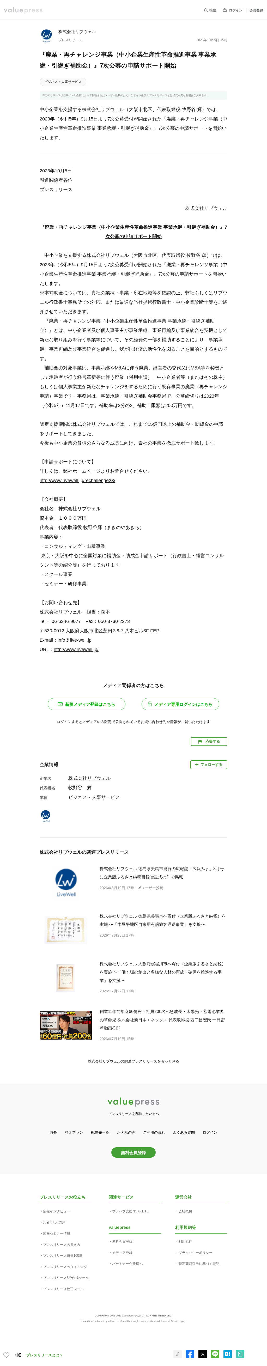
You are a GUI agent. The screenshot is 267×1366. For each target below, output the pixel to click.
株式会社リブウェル (77, 31)
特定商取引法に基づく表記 (199, 1264)
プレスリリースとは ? (44, 1355)
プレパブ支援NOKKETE (130, 1211)
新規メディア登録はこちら (90, 704)
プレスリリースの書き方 (61, 1245)
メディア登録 (122, 1253)
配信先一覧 (100, 1132)
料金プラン (74, 1132)
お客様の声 (126, 1132)
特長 (53, 1132)
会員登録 (256, 10)
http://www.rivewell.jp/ (76, 649)
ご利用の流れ (154, 1132)
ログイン (235, 10)
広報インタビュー (56, 1211)
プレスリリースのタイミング (65, 1267)
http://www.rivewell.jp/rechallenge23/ (77, 480)
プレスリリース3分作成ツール (66, 1278)
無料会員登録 (133, 1152)
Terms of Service (170, 1321)
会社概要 (185, 1211)
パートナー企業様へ (127, 1264)
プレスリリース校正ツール (63, 1289)
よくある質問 (184, 1132)
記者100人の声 (54, 1222)
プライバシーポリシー (196, 1253)
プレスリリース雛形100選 (62, 1256)
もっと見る (170, 1061)
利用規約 (185, 1241)
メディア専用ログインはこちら (183, 704)
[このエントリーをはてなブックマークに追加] (227, 1357)
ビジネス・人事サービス (63, 82)
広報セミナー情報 (56, 1233)
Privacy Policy (147, 1321)
